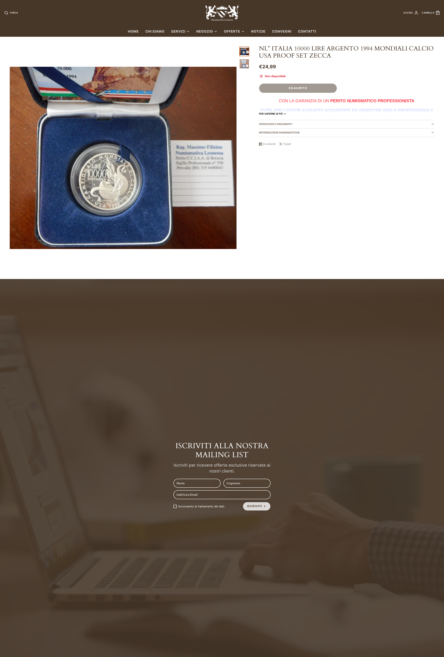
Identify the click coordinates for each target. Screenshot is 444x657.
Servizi (178, 31)
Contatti (307, 31)
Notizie (258, 31)
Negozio (204, 31)
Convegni (281, 31)
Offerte (232, 31)
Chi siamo (155, 31)
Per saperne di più (271, 114)
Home (133, 31)
